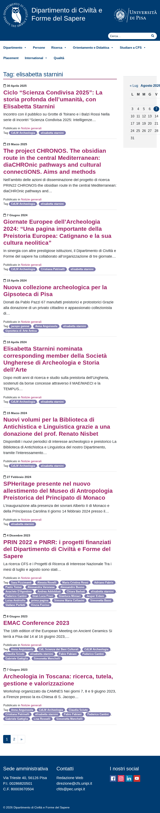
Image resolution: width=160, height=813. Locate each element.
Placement (11, 58)
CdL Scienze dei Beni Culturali (59, 649)
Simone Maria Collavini (69, 600)
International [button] (34, 58)
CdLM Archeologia (23, 132)
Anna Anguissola (46, 326)
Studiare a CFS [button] (131, 47)
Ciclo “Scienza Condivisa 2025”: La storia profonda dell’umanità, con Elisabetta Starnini (52, 99)
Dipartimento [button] (12, 47)
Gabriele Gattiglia (16, 658)
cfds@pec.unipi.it (70, 789)
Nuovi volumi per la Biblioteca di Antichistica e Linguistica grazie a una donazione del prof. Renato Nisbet (56, 426)
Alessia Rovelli (46, 582)
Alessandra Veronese (41, 587)
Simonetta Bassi (100, 600)
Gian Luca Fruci (42, 596)
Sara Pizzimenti (21, 582)
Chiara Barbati (76, 591)
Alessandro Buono (72, 587)
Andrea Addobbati (49, 591)
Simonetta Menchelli (47, 658)
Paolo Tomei (13, 587)
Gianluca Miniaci (70, 596)
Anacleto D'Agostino (18, 591)
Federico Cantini (16, 596)
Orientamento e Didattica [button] (91, 47)
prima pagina (39, 600)
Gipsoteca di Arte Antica (21, 330)
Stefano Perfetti (15, 605)
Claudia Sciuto (14, 653)
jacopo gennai (20, 326)
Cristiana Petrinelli (53, 269)
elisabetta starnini (52, 132)
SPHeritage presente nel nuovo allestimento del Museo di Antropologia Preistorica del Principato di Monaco (58, 490)
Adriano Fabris (103, 582)
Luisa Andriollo (15, 600)
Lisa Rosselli (42, 718)
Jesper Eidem (95, 596)
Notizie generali (31, 128)
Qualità (59, 58)
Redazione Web (69, 778)
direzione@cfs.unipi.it (74, 783)
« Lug (134, 85)
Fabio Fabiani (68, 653)
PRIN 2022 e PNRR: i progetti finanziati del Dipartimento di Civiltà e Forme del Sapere (57, 549)
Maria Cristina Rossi (75, 582)
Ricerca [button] (56, 47)
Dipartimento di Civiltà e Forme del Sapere (66, 14)
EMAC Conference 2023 (36, 623)
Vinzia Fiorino (40, 605)
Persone (39, 47)
